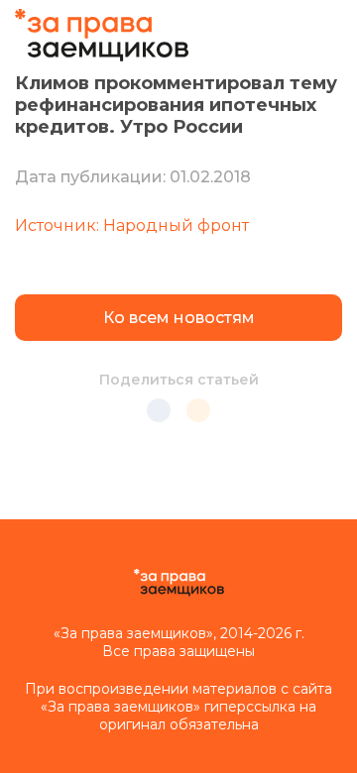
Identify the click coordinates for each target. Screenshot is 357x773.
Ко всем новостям (179, 317)
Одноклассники (198, 410)
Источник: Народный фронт (132, 225)
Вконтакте (159, 410)
